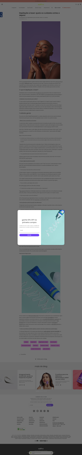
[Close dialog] (62, 212)
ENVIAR (29, 235)
